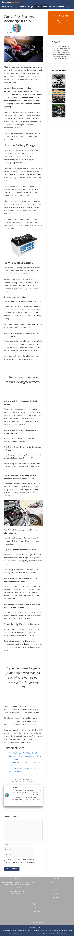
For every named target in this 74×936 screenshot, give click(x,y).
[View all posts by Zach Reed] (16, 32)
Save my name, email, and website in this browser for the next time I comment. (22, 861)
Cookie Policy (37, 911)
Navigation (56, 897)
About (52, 6)
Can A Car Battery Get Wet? (24, 779)
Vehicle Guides (7, 6)
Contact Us (56, 894)
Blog (56, 886)
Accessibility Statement (37, 907)
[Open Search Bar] (66, 7)
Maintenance (41, 6)
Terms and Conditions (37, 922)
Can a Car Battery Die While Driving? (23, 753)
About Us (56, 890)
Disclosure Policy (37, 915)
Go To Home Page (56, 882)
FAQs (30, 6)
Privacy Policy (37, 919)
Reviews (22, 6)
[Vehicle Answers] (11, 2)
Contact (60, 6)
